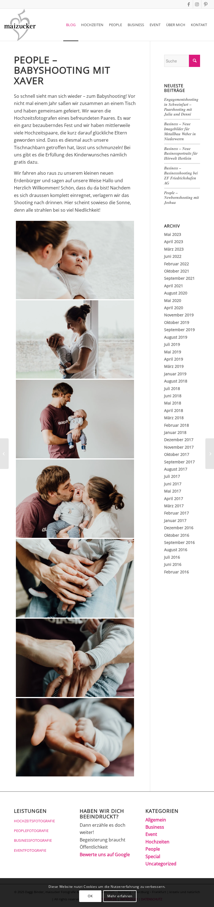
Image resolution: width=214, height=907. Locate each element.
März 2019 (174, 366)
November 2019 (179, 315)
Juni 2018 (172, 395)
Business (154, 827)
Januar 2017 (175, 520)
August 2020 (175, 293)
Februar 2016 (176, 571)
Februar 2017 (176, 513)
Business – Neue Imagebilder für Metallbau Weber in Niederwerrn (180, 131)
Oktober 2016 (176, 535)
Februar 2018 (176, 425)
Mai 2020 (172, 300)
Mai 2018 (172, 403)
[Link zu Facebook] (189, 4)
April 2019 (173, 359)
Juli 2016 (172, 557)
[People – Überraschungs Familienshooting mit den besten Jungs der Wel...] (4, 453)
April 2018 (173, 410)
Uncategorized (160, 864)
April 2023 (173, 241)
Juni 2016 (172, 564)
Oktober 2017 (176, 454)
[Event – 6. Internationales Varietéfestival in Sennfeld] (209, 453)
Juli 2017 (172, 476)
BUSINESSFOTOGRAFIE (33, 840)
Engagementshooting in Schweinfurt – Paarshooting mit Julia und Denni (181, 107)
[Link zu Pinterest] (205, 4)
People (152, 849)
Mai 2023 (172, 234)
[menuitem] (70, 25)
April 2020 (173, 307)
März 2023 (174, 249)
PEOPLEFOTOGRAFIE (31, 830)
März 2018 (174, 417)
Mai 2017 (172, 491)
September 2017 (179, 461)
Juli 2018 (172, 388)
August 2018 (175, 381)
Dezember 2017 (178, 439)
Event (151, 834)
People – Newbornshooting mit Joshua (181, 198)
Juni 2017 (172, 483)
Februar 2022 (176, 263)
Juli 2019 (172, 344)
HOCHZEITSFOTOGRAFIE (34, 820)
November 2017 (179, 447)
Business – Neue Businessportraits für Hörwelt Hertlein (181, 153)
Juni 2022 (172, 256)
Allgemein (155, 820)
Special (152, 856)
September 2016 (179, 542)
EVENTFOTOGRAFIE (30, 850)
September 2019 (179, 329)
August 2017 (175, 469)
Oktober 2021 (176, 271)
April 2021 (173, 285)
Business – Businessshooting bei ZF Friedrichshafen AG (181, 175)
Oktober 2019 (176, 322)
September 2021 (179, 278)
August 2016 (175, 549)
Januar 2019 (175, 373)
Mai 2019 (172, 351)
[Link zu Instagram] (197, 4)
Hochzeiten (157, 842)
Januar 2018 (175, 432)
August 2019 (175, 337)
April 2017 (173, 498)
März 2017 (174, 505)
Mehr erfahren (119, 896)
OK (90, 896)
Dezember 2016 (178, 527)
